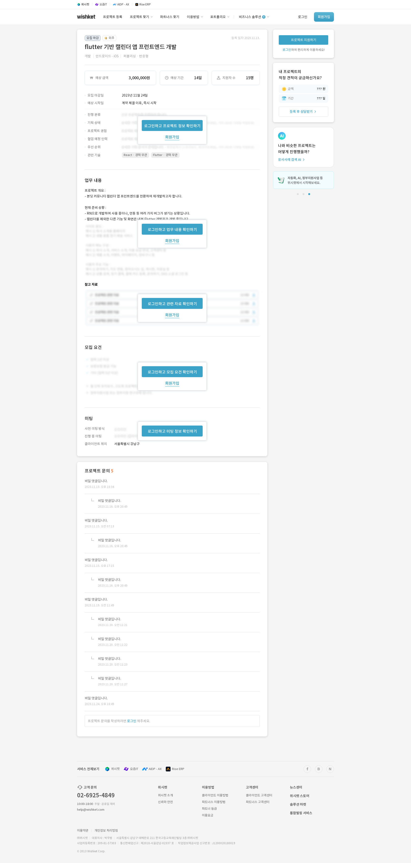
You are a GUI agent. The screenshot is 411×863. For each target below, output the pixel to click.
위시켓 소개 (165, 795)
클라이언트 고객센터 (259, 795)
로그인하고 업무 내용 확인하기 (172, 229)
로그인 (131, 721)
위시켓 (115, 769)
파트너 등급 (209, 809)
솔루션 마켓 (298, 804)
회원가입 (172, 136)
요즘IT (134, 769)
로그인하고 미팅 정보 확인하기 (172, 431)
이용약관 (82, 831)
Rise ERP (178, 769)
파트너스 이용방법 (213, 802)
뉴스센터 (296, 787)
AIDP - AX (155, 769)
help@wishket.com (90, 810)
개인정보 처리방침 (106, 831)
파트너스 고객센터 (257, 802)
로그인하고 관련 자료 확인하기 (172, 303)
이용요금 (207, 815)
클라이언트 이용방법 (215, 795)
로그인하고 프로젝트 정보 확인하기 (172, 125)
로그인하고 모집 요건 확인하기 (172, 372)
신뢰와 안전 (165, 802)
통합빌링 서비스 (301, 813)
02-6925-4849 (96, 795)
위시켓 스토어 (299, 796)
